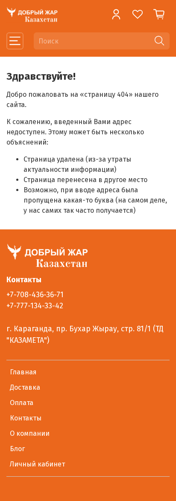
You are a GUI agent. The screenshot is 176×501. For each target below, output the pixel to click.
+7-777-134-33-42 (34, 305)
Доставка (25, 387)
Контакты (25, 418)
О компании (30, 433)
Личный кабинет (37, 464)
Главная (23, 372)
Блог (17, 449)
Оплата (21, 403)
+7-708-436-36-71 (35, 294)
